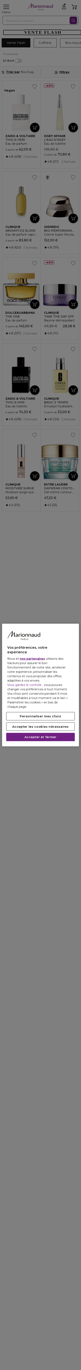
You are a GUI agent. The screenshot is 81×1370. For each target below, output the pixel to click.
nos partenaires (32, 659)
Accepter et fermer (40, 737)
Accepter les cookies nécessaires (40, 727)
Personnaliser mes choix (40, 716)
